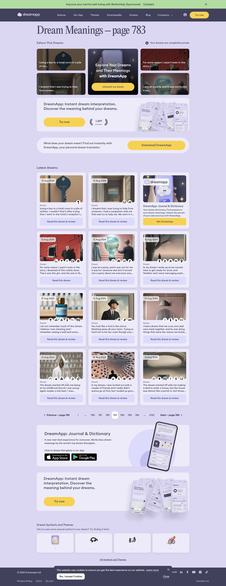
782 (108, 415)
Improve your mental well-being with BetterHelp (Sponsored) (103, 4)
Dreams (133, 15)
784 (122, 415)
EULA (39, 581)
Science (61, 15)
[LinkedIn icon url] (181, 572)
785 (130, 415)
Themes (95, 15)
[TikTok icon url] (206, 572)
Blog (148, 15)
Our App (78, 15)
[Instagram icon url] (200, 572)
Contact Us (202, 581)
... (85, 415)
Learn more (152, 570)
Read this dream (61, 280)
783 (115, 415)
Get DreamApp (165, 221)
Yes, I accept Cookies (70, 576)
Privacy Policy (24, 581)
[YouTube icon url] (193, 572)
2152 (151, 415)
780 (93, 415)
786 (137, 415)
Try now (199, 15)
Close (166, 576)
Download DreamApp (156, 145)
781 (100, 415)
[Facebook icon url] (187, 572)
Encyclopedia (114, 15)
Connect (148, 4)
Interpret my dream (113, 86)
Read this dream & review (61, 221)
